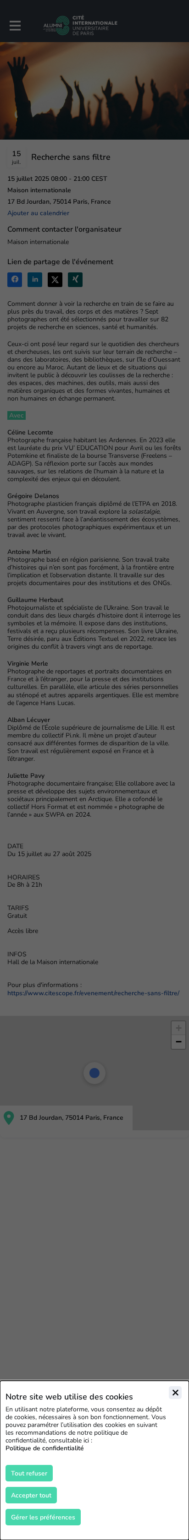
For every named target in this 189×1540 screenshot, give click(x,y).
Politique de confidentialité (45, 1448)
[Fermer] (175, 1392)
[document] (94, 1460)
